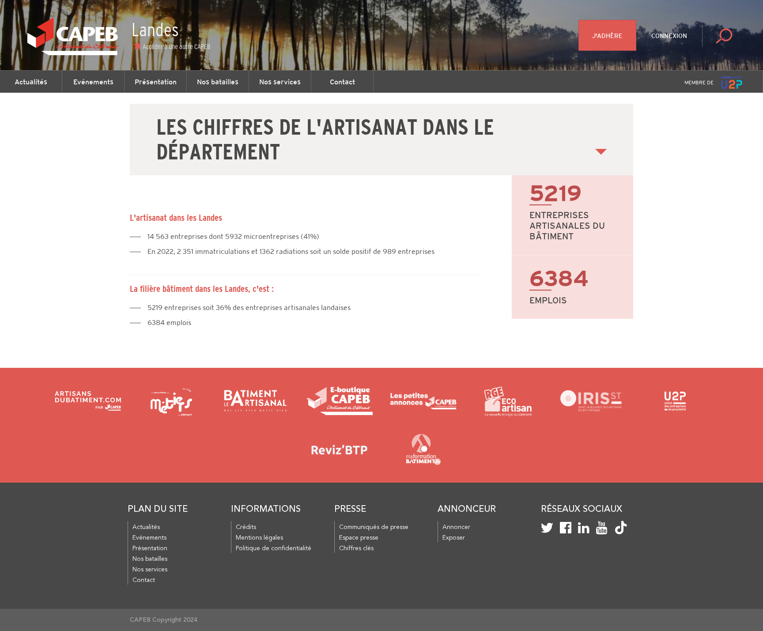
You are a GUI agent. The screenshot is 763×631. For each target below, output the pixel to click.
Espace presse (358, 538)
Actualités (31, 82)
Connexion (669, 35)
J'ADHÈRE (607, 35)
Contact (342, 82)
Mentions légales (259, 538)
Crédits (246, 527)
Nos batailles (217, 82)
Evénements (93, 82)
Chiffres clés (356, 548)
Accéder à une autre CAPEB (176, 46)
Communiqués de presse (373, 527)
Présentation (156, 82)
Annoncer (456, 527)
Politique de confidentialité (273, 548)
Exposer (453, 538)
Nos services (280, 82)
